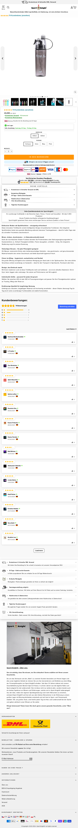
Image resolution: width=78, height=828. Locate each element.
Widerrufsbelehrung (8, 799)
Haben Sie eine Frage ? (12, 767)
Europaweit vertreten (12, 812)
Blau (43, 144)
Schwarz (28, 144)
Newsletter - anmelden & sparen (17, 740)
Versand (4, 802)
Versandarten (8, 716)
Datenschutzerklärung (9, 795)
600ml (43, 136)
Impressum (5, 792)
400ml (34, 136)
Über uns (5, 785)
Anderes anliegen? (11, 774)
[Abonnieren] (31, 758)
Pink (50, 144)
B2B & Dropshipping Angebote (12, 788)
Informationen (8, 780)
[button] (15, 15)
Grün (36, 144)
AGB (3, 806)
